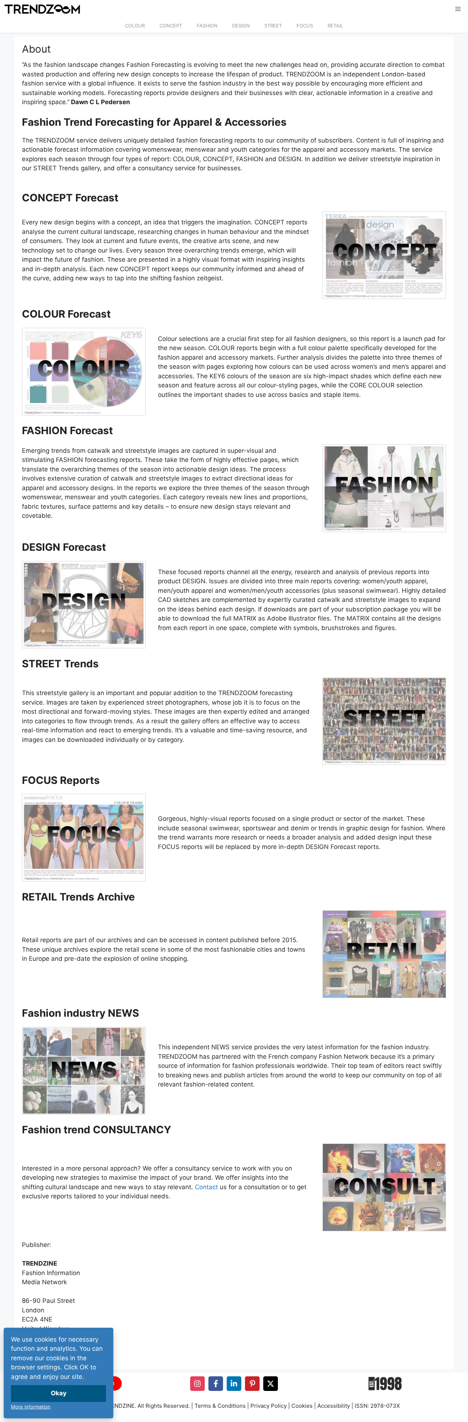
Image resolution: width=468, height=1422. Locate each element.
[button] (458, 9)
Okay (59, 1393)
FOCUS (305, 26)
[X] (270, 1383)
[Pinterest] (252, 1383)
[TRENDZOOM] (42, 9)
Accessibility (333, 1405)
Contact (206, 1187)
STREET (273, 26)
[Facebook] (215, 1383)
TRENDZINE (119, 1405)
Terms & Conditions (220, 1405)
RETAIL (335, 26)
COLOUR (135, 26)
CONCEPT (170, 26)
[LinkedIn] (234, 1383)
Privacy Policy (268, 1405)
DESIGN (241, 26)
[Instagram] (197, 1383)
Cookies (302, 1405)
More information (30, 1407)
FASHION (207, 26)
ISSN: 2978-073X (377, 1405)
